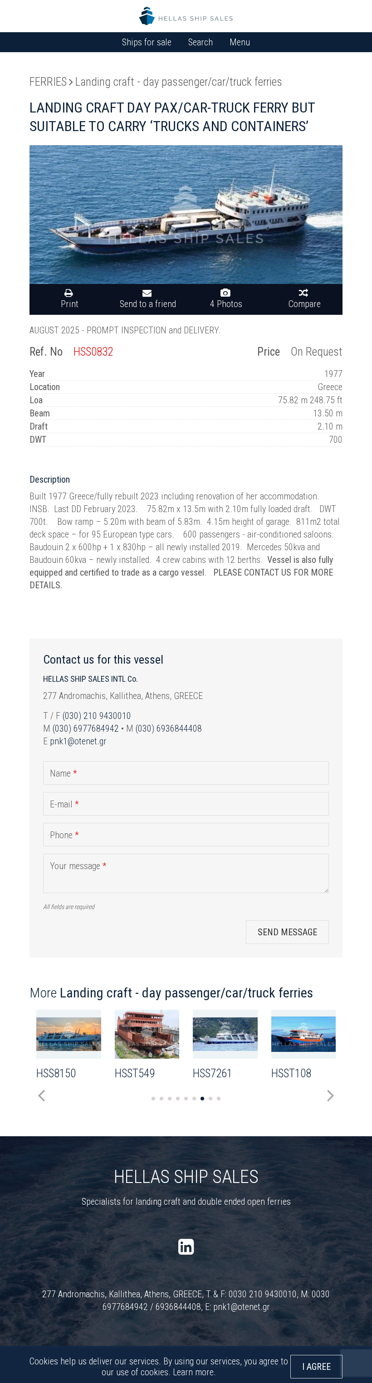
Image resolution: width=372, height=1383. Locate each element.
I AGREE (316, 1366)
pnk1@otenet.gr (78, 741)
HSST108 (291, 1073)
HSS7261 (212, 1073)
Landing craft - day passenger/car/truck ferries (178, 81)
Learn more (193, 1372)
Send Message (287, 932)
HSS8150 (56, 1073)
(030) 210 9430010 (97, 715)
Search (200, 42)
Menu (240, 42)
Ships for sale (146, 42)
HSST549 (135, 1073)
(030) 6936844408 (169, 728)
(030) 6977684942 (86, 728)
